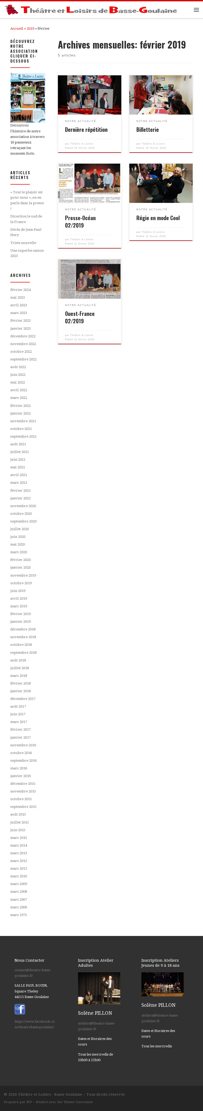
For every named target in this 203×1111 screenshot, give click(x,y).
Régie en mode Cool (158, 218)
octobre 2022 (21, 352)
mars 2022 (18, 398)
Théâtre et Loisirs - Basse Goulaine (50, 1094)
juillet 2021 (19, 452)
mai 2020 (17, 544)
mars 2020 (18, 552)
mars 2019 (18, 606)
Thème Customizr (78, 1102)
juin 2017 (17, 714)
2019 (30, 29)
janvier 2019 (20, 622)
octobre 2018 (21, 645)
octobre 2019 (21, 583)
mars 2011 (18, 868)
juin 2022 (17, 375)
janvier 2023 (20, 328)
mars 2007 (18, 899)
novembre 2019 (23, 575)
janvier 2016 (20, 776)
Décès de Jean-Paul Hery (25, 232)
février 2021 (20, 491)
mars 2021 (18, 483)
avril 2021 (18, 475)
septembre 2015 (23, 807)
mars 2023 (18, 313)
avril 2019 (18, 598)
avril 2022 (18, 390)
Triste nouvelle (23, 243)
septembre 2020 (23, 521)
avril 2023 (18, 305)
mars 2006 (18, 907)
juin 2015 (17, 830)
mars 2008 (18, 892)
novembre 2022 (23, 344)
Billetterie (147, 129)
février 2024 (20, 290)
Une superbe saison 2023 (27, 253)
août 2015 (18, 814)
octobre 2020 (21, 514)
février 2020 (20, 560)
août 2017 (18, 706)
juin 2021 (17, 459)
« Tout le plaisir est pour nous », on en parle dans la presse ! (27, 200)
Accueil (16, 29)
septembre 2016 (23, 761)
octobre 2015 (21, 799)
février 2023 (20, 321)
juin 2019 (17, 591)
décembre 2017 (22, 699)
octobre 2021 (21, 429)
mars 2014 (18, 845)
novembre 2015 (23, 791)
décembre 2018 (22, 629)
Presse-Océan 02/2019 (80, 221)
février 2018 (20, 683)
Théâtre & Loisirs (82, 143)
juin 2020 (17, 537)
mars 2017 (18, 722)
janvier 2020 (20, 567)
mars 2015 (18, 838)
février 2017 (20, 729)
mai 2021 (17, 467)
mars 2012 (18, 861)
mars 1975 (18, 915)
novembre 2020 (23, 506)
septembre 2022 (23, 359)
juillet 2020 (19, 529)
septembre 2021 (23, 436)
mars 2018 (18, 676)
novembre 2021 (23, 421)
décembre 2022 (22, 336)
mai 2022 (17, 382)
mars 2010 (18, 876)
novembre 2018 (23, 637)
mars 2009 (18, 884)
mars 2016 (18, 768)
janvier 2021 (20, 498)
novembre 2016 (23, 745)
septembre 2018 (23, 653)
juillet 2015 (19, 822)
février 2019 (20, 614)
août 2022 (18, 367)
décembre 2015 (22, 784)
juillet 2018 (19, 668)
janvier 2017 (20, 737)
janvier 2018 (20, 691)
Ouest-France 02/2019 (80, 317)
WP (29, 1102)
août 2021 (18, 444)
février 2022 (20, 406)
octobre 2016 (21, 753)
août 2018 (18, 660)
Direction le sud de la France (26, 219)
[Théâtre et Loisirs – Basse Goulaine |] (91, 9)
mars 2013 (18, 853)
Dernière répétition (86, 129)
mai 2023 (17, 297)
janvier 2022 (20, 413)
